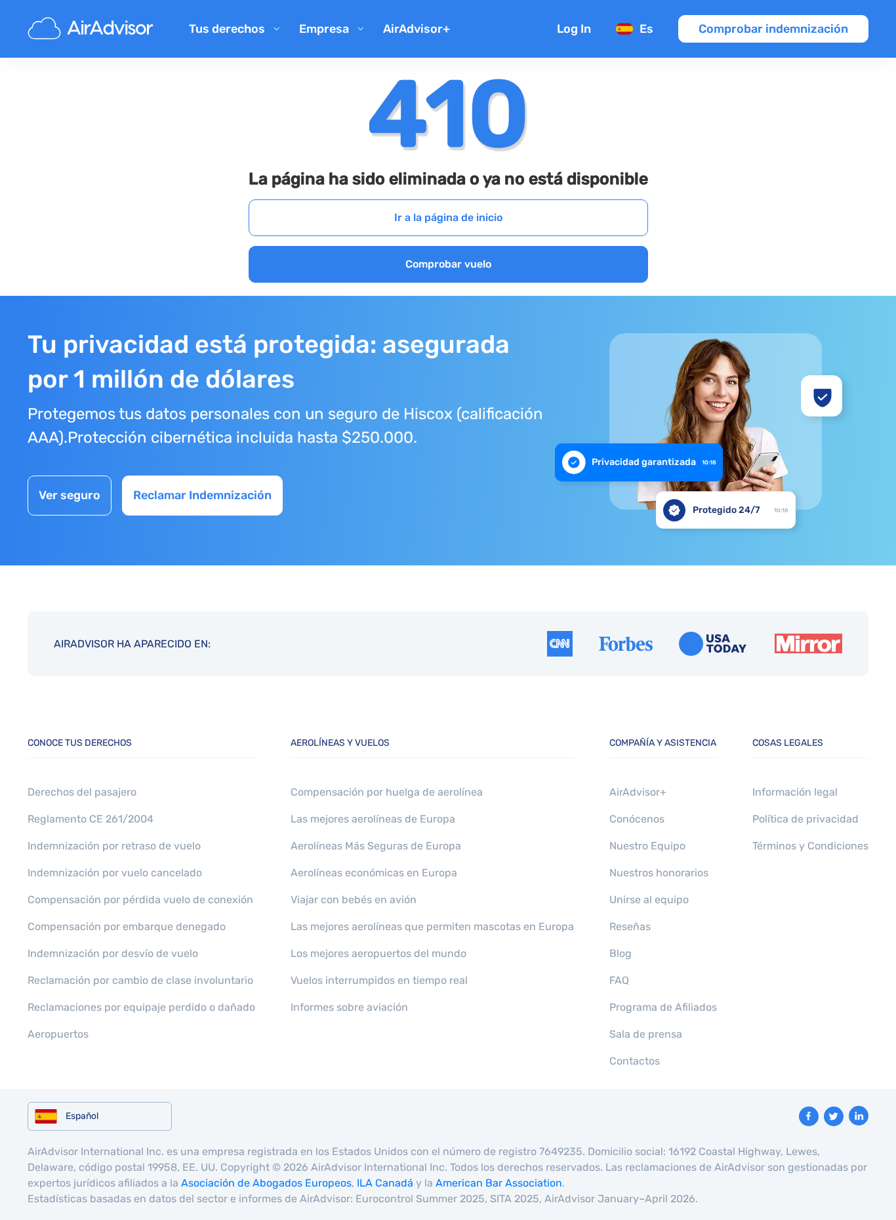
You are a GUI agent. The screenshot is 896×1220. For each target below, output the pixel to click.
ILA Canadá (385, 1183)
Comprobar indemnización (773, 29)
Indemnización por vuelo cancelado (115, 872)
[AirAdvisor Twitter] (834, 1116)
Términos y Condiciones (810, 846)
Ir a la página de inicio (448, 217)
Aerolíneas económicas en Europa (374, 872)
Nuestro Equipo (647, 846)
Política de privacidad (805, 819)
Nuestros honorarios (658, 872)
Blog (620, 953)
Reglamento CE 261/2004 (90, 819)
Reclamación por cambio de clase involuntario (140, 980)
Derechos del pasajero (82, 792)
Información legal (795, 792)
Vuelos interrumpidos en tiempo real (379, 980)
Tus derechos (227, 29)
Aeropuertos (58, 1034)
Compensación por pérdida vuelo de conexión (140, 899)
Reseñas (630, 926)
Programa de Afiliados (663, 1007)
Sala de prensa (645, 1034)
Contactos (634, 1061)
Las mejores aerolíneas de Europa (373, 819)
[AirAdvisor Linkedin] (858, 1116)
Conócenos (636, 819)
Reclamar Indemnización (202, 495)
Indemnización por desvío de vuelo (113, 953)
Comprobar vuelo (448, 264)
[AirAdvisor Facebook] (809, 1116)
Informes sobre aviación (349, 1007)
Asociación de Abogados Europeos (266, 1183)
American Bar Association (499, 1183)
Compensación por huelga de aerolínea (387, 792)
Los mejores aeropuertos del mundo (378, 953)
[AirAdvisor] (92, 29)
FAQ (619, 980)
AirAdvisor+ (416, 29)
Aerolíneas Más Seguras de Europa (376, 846)
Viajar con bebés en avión (354, 899)
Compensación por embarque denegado (127, 926)
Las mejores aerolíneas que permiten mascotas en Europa (432, 926)
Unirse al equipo (649, 899)
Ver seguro (69, 495)
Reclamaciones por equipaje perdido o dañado (141, 1007)
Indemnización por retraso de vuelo (114, 846)
